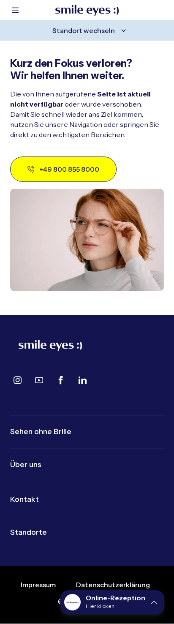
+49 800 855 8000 (69, 169)
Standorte (28, 532)
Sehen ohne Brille (40, 431)
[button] (112, 602)
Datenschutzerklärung (113, 584)
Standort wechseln (83, 30)
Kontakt (24, 499)
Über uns (25, 464)
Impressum (38, 584)
